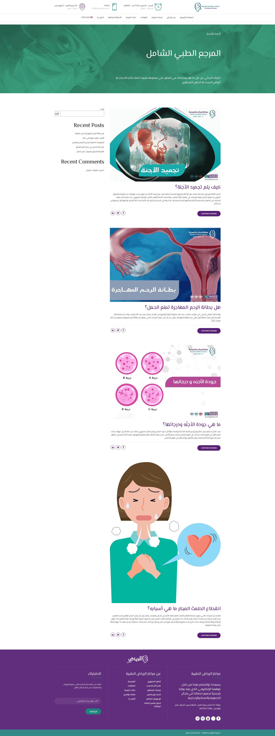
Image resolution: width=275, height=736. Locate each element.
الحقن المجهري (154, 681)
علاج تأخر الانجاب (153, 685)
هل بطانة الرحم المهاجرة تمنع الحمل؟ (183, 308)
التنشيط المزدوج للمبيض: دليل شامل (90, 151)
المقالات (144, 17)
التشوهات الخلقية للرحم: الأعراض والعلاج (88, 142)
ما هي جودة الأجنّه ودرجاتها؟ (192, 425)
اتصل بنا (100, 17)
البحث (102, 109)
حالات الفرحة (131, 17)
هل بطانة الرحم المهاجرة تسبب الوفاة (89, 133)
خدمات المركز (157, 17)
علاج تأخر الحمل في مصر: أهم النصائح (90, 147)
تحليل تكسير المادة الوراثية (152, 704)
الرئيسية (131, 681)
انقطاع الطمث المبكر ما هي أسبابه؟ (184, 609)
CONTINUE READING (209, 213)
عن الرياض (171, 17)
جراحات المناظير (154, 690)
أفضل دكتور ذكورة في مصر (93, 138)
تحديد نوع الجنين (154, 694)
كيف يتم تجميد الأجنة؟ (198, 187)
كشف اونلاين (129, 694)
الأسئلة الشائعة (115, 17)
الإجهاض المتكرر (153, 698)
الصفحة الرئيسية (187, 17)
